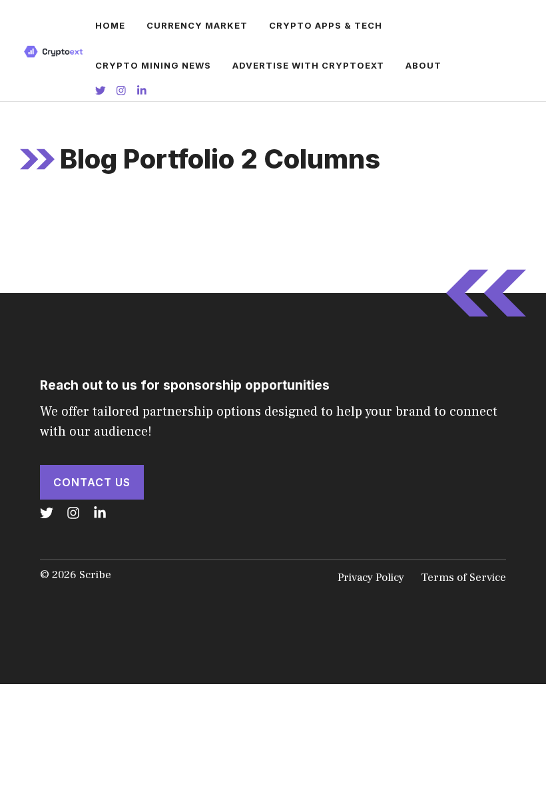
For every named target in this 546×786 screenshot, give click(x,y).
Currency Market (197, 25)
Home (110, 25)
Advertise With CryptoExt (308, 65)
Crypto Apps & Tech (325, 25)
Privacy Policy (371, 577)
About (423, 65)
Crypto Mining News (153, 65)
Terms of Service (463, 577)
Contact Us (92, 482)
